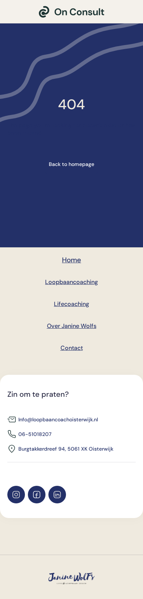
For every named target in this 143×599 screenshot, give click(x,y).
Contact (71, 348)
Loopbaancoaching (71, 282)
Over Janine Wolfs (71, 326)
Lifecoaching (71, 304)
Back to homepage (71, 164)
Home (71, 260)
